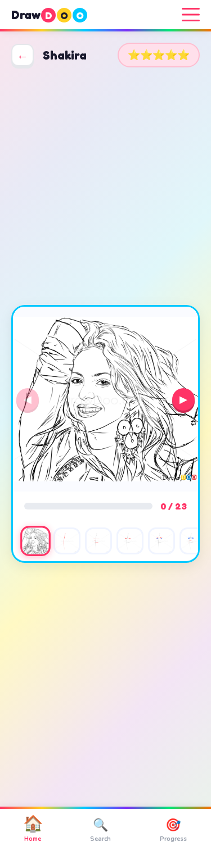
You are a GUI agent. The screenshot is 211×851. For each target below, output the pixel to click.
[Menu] (191, 14)
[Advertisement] (105, 186)
